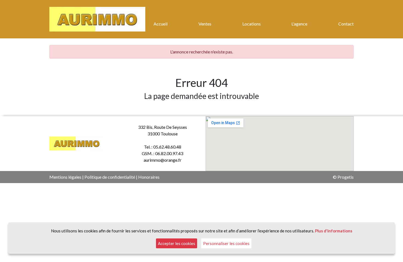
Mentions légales (65, 177)
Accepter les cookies (176, 243)
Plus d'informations (333, 230)
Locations (251, 23)
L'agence (299, 23)
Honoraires (149, 177)
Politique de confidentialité (109, 177)
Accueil (161, 23)
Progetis (345, 177)
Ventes (204, 23)
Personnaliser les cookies (226, 243)
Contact (346, 23)
